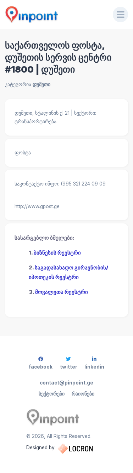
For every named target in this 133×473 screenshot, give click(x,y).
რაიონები (83, 394)
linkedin (94, 367)
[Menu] (120, 14)
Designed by (40, 447)
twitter (68, 367)
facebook (40, 367)
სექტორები (52, 394)
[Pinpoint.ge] (54, 14)
